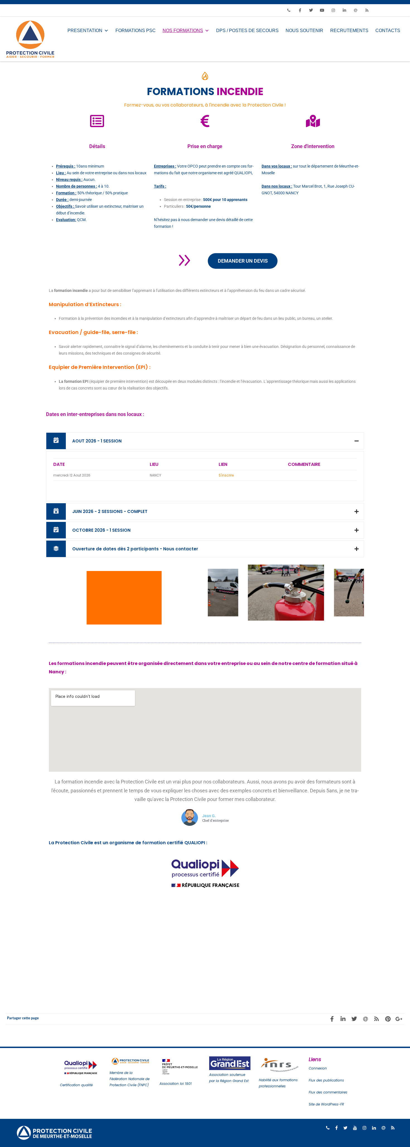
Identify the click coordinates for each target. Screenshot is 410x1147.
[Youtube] (322, 10)
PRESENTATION (84, 30)
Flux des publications (326, 1080)
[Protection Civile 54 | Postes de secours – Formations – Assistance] (32, 39)
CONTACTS (387, 30)
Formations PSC (135, 30)
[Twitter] (311, 10)
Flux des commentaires (328, 1092)
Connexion (318, 1068)
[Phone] (288, 10)
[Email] (355, 10)
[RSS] (366, 10)
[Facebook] (299, 10)
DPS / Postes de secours (247, 30)
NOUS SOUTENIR (304, 30)
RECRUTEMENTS (349, 30)
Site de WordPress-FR (326, 1104)
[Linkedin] (344, 10)
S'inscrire (226, 475)
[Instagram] (333, 10)
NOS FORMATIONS (183, 30)
